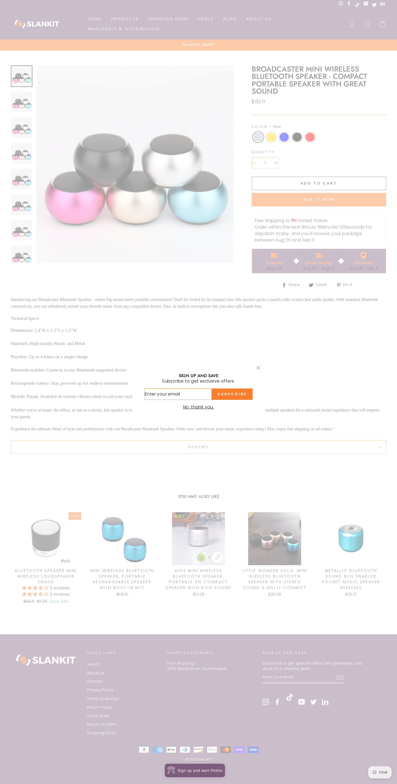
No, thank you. (198, 407)
